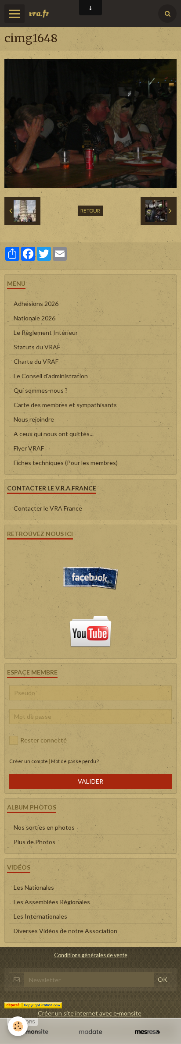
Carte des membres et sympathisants (65, 404)
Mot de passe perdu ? (75, 761)
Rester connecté (43, 740)
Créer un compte (28, 761)
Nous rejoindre (34, 419)
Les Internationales (40, 916)
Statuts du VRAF (37, 347)
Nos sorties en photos (44, 827)
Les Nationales (34, 887)
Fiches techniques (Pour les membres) (66, 462)
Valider (90, 781)
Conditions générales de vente (90, 955)
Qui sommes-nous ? (41, 390)
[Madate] (90, 1032)
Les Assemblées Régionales (52, 902)
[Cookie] (18, 1026)
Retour (90, 210)
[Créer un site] (33, 1032)
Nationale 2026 (34, 318)
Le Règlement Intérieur (46, 332)
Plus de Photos (34, 841)
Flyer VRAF (29, 448)
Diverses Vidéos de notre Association (65, 930)
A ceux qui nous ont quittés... (54, 433)
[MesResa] (147, 1032)
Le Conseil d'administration (51, 376)
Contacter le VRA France (48, 508)
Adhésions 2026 (36, 303)
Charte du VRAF (36, 361)
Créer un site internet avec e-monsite (89, 1013)
